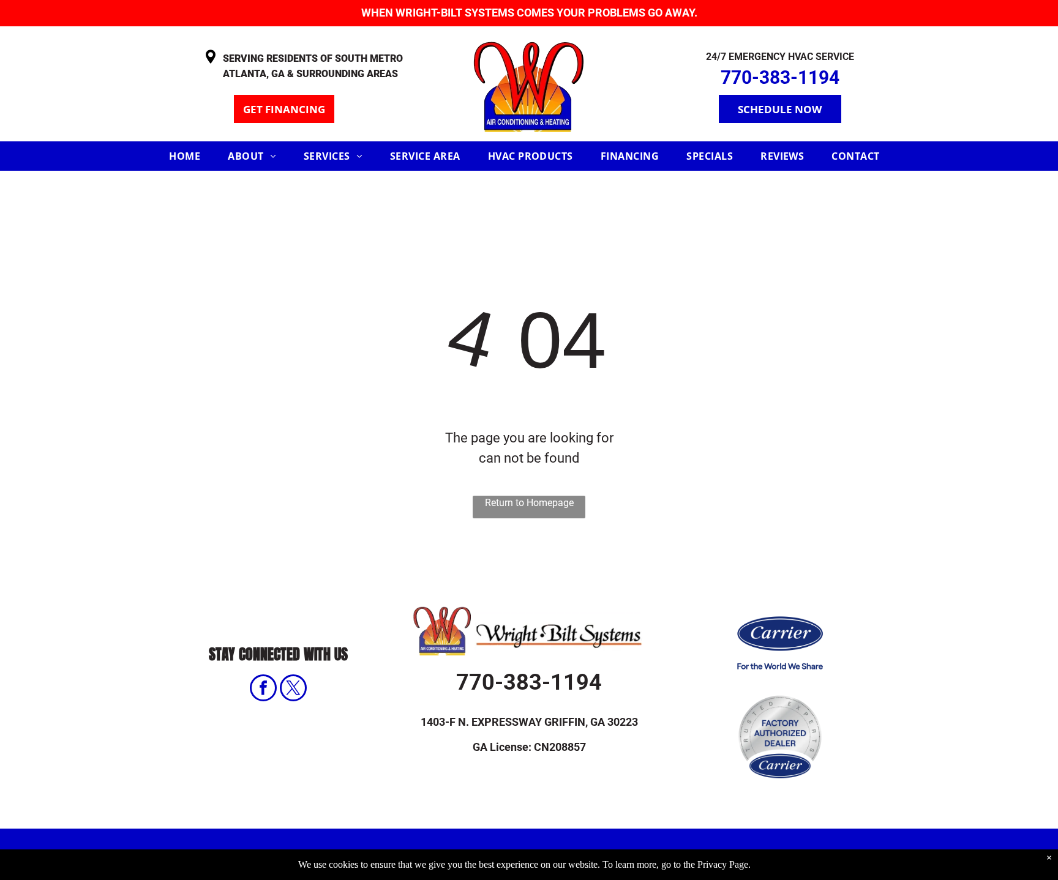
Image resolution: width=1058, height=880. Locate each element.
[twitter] (293, 689)
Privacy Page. (724, 864)
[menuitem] (189, 156)
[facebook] (263, 689)
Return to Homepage (529, 503)
